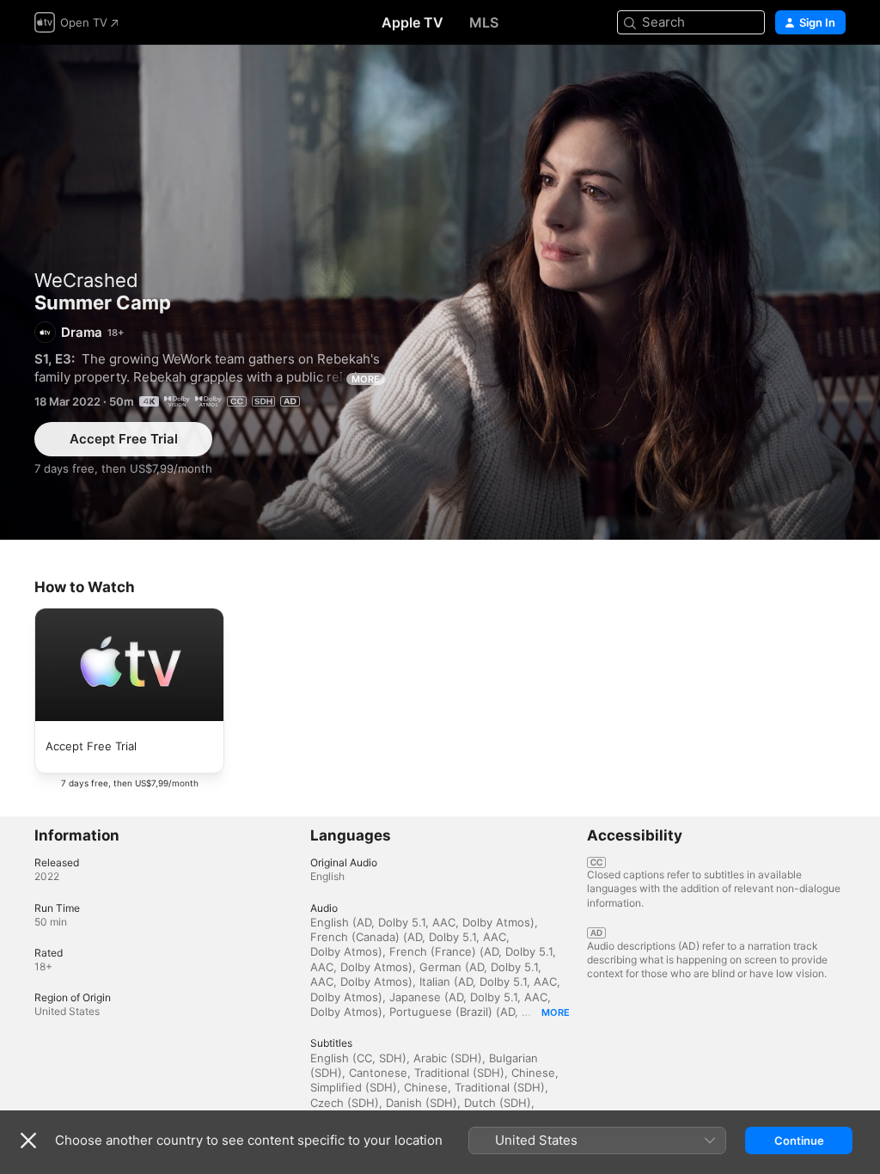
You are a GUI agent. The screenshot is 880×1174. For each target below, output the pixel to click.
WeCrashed (86, 280)
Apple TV (412, 22)
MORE (365, 379)
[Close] (28, 1140)
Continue (799, 1140)
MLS (483, 22)
